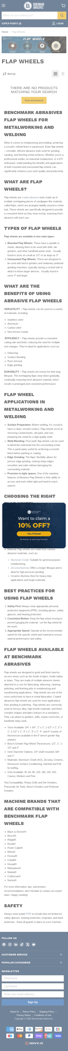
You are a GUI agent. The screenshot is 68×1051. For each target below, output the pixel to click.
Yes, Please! (34, 533)
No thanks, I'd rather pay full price (34, 539)
